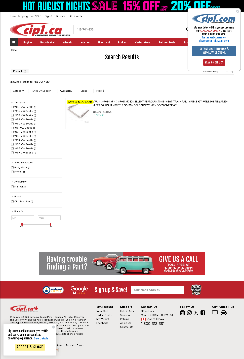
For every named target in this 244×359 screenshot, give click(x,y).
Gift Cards (75, 16)
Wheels (67, 42)
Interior (85, 42)
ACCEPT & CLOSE (30, 347)
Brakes (122, 42)
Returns (124, 319)
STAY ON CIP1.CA (214, 62)
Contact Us (126, 327)
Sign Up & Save (55, 16)
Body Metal (47, 42)
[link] (71, 6)
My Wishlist (102, 319)
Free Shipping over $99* (25, 16)
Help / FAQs (127, 311)
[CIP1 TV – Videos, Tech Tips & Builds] (215, 313)
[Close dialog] (237, 11)
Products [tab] (19, 71)
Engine (27, 42)
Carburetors (142, 42)
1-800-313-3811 (153, 323)
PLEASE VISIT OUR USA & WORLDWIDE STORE (214, 51)
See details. (41, 338)
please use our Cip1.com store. (214, 40)
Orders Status (104, 315)
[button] (19, 91)
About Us (125, 323)
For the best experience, (214, 37)
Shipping (125, 315)
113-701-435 (42, 82)
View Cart (102, 311)
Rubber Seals (167, 42)
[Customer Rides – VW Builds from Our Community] (224, 313)
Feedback (102, 323)
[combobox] (133, 29)
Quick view (104, 121)
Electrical (104, 42)
